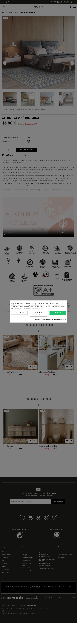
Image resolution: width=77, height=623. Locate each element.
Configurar (19, 313)
